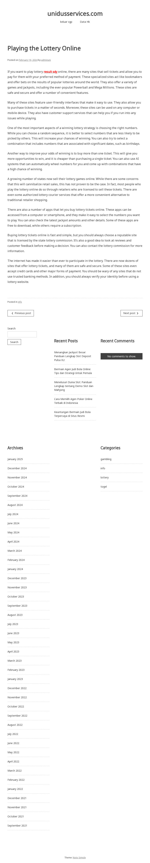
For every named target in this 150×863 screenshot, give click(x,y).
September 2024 (17, 495)
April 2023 (13, 651)
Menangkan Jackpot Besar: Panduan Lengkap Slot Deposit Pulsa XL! (72, 356)
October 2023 (16, 596)
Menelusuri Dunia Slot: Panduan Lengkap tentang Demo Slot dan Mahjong (73, 386)
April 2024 (13, 541)
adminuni (46, 60)
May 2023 (13, 642)
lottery (105, 477)
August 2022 (15, 724)
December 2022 (17, 688)
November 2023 (17, 587)
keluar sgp (66, 21)
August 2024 (15, 505)
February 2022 (16, 779)
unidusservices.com (75, 13)
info (20, 301)
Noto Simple (79, 857)
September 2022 (17, 715)
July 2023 (13, 624)
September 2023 (17, 605)
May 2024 (13, 532)
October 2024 (16, 486)
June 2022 (13, 743)
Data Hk (85, 21)
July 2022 (13, 734)
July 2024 (13, 514)
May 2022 (13, 752)
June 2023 (13, 633)
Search (12, 328)
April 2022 (13, 761)
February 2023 (16, 670)
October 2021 (16, 816)
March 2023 (15, 660)
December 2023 (17, 578)
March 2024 (15, 550)
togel (104, 486)
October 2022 (16, 706)
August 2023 (15, 615)
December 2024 (17, 468)
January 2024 (15, 569)
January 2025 (15, 459)
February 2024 (16, 560)
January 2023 (15, 679)
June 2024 (13, 523)
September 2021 (17, 825)
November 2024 (17, 477)
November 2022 (17, 697)
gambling (106, 459)
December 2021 (17, 798)
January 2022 (15, 789)
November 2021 (17, 807)
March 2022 (15, 770)
